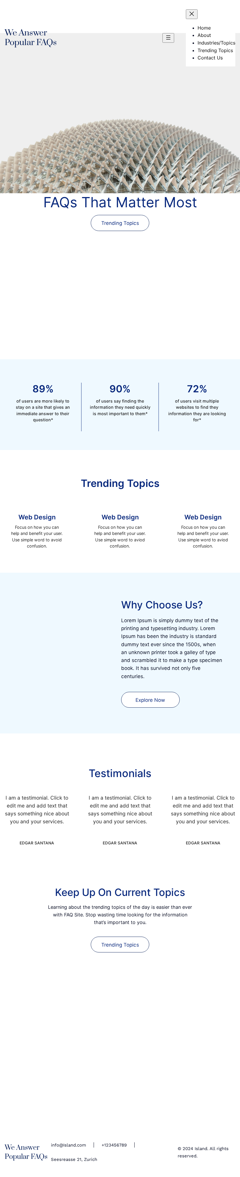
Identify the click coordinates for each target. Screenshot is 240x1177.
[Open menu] (168, 38)
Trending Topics (120, 223)
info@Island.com (68, 1145)
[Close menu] (192, 14)
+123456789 (114, 1145)
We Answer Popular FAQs (31, 38)
